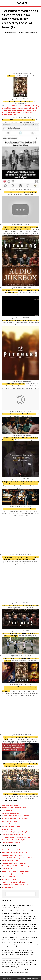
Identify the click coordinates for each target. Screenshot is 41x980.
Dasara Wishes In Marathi (11, 843)
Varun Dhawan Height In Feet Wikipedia (16, 871)
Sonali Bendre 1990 (8, 877)
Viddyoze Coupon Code (10, 824)
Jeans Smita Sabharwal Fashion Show (15, 885)
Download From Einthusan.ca (12, 834)
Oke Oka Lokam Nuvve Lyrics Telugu (15, 863)
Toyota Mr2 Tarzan (9, 879)
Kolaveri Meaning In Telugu (12, 855)
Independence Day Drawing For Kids (15, 852)
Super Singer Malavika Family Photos (15, 840)
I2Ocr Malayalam (8, 868)
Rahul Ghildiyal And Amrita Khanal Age (16, 866)
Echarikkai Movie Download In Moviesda (16, 837)
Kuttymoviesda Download (11, 813)
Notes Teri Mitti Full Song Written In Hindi (17, 858)
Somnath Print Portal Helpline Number (15, 816)
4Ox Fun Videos (7, 887)
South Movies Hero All (10, 860)
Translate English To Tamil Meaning (15, 818)
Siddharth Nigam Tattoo (11, 826)
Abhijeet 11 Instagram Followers (13, 882)
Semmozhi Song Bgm (9, 821)
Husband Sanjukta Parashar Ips (13, 874)
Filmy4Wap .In (7, 810)
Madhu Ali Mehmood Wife (11, 805)
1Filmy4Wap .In (7, 829)
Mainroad (31, 978)
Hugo (24, 978)
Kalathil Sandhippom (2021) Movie (14, 808)
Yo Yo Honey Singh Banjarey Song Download (17, 832)
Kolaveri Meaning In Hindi (11, 850)
